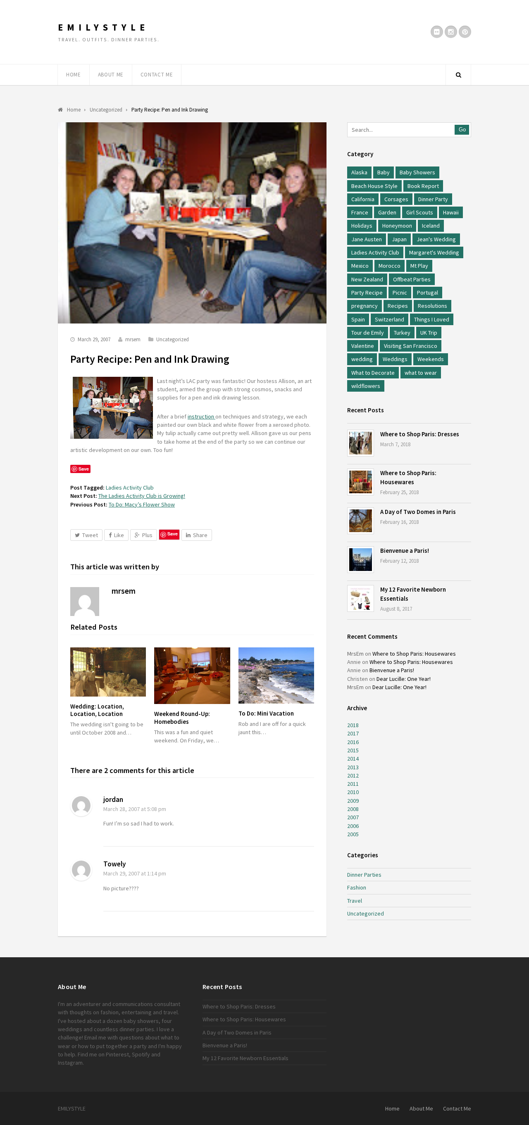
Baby (383, 172)
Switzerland (389, 319)
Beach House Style (374, 186)
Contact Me (157, 74)
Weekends (430, 359)
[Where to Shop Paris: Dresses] (360, 443)
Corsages (396, 199)
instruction (201, 416)
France (359, 212)
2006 (353, 826)
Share (200, 535)
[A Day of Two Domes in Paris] (360, 520)
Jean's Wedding (436, 239)
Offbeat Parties (412, 279)
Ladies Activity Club (130, 487)
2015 (353, 750)
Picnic (400, 292)
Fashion (356, 887)
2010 (353, 792)
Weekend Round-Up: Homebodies (182, 717)
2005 (353, 834)
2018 (353, 725)
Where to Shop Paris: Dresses (419, 434)
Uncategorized (172, 339)
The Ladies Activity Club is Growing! (141, 495)
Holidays (361, 225)
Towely (114, 863)
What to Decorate (373, 372)
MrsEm (355, 653)
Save (172, 533)
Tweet (90, 535)
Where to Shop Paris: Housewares (414, 653)
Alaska (359, 172)
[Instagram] (451, 32)
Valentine (362, 346)
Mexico (360, 265)
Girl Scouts (419, 212)
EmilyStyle (103, 27)
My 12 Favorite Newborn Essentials (245, 1058)
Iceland (431, 225)
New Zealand (367, 279)
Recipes (398, 305)
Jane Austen (366, 239)
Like (119, 535)
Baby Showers (417, 172)
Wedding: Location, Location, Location (97, 710)
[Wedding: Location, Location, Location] (108, 672)
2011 (353, 783)
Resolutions (432, 305)
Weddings (395, 359)
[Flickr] (437, 32)
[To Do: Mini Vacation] (276, 675)
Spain (358, 319)
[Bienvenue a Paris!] (360, 559)
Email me (95, 1037)
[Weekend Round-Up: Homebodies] (192, 675)
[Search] (458, 74)
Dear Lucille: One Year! (403, 679)
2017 (353, 733)
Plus (147, 535)
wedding (362, 359)
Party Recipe (367, 292)
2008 (353, 809)
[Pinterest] (465, 32)
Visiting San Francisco (410, 346)
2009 (353, 800)
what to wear (421, 372)
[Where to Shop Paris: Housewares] (360, 482)
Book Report (423, 186)
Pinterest (117, 1054)
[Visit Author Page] (84, 601)
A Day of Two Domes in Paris (418, 512)
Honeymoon (397, 225)
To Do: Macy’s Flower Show (142, 504)
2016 (353, 742)
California (362, 199)
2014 (353, 758)
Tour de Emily (367, 332)
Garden (387, 212)
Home (73, 74)
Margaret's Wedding (434, 252)
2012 (353, 775)
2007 (353, 817)
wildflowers (365, 386)
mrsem (133, 339)
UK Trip (428, 332)
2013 (353, 767)
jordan (113, 799)
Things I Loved (431, 319)
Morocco (389, 265)
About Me (111, 74)
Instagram (70, 1062)
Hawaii (451, 212)
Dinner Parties (364, 874)
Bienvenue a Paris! (404, 550)
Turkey (402, 332)
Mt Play (419, 265)
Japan (399, 239)
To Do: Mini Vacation (266, 713)
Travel (354, 900)
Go (462, 129)
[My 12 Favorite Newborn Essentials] (360, 598)
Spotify (141, 1054)
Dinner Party (433, 199)
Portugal (427, 292)
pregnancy (364, 305)
